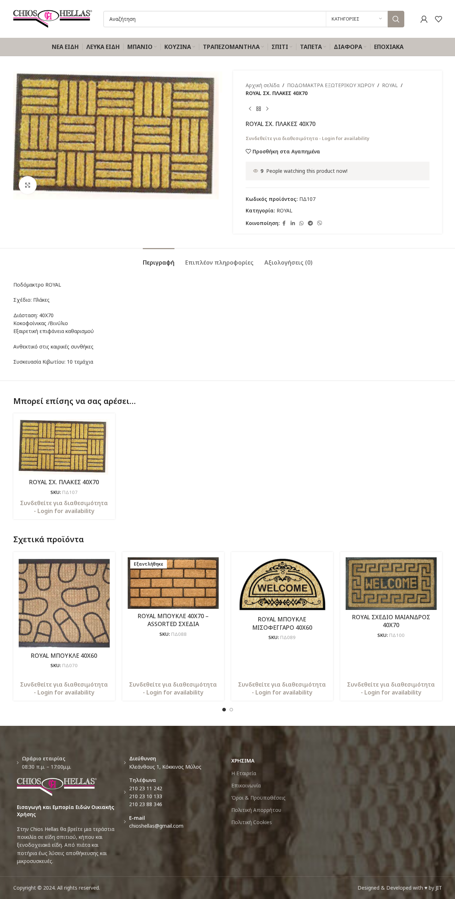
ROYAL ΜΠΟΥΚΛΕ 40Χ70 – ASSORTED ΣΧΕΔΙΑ (173, 620)
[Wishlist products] (438, 19)
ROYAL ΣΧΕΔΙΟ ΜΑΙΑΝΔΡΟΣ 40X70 (391, 621)
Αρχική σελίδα (262, 85)
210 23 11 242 (145, 788)
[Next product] (267, 109)
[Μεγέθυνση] (28, 185)
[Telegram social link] (310, 223)
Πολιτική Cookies (251, 822)
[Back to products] (258, 109)
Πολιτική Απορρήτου (256, 809)
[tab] (158, 259)
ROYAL (390, 85)
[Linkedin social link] (292, 223)
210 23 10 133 (145, 796)
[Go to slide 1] (224, 709)
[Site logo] (52, 18)
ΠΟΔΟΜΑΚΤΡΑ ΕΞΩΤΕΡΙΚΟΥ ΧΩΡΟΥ (330, 85)
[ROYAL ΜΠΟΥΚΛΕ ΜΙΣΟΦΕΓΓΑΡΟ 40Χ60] (282, 584)
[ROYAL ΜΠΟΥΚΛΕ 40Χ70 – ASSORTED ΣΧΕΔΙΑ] (173, 583)
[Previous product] (250, 109)
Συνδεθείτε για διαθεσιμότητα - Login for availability (307, 138)
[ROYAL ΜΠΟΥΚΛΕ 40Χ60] (64, 602)
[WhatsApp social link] (301, 223)
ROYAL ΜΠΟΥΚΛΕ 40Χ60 (64, 656)
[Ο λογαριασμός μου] (424, 19)
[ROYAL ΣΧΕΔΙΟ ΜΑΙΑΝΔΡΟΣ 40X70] (391, 583)
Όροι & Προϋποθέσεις (258, 797)
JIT (439, 887)
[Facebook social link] (284, 223)
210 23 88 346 (145, 804)
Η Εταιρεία (243, 773)
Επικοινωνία (246, 785)
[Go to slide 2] (231, 709)
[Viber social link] (319, 223)
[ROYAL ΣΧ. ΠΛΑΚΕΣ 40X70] (64, 447)
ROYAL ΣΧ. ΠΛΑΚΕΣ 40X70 (64, 482)
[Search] (396, 19)
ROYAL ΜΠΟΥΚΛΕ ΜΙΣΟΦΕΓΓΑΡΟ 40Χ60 (282, 623)
